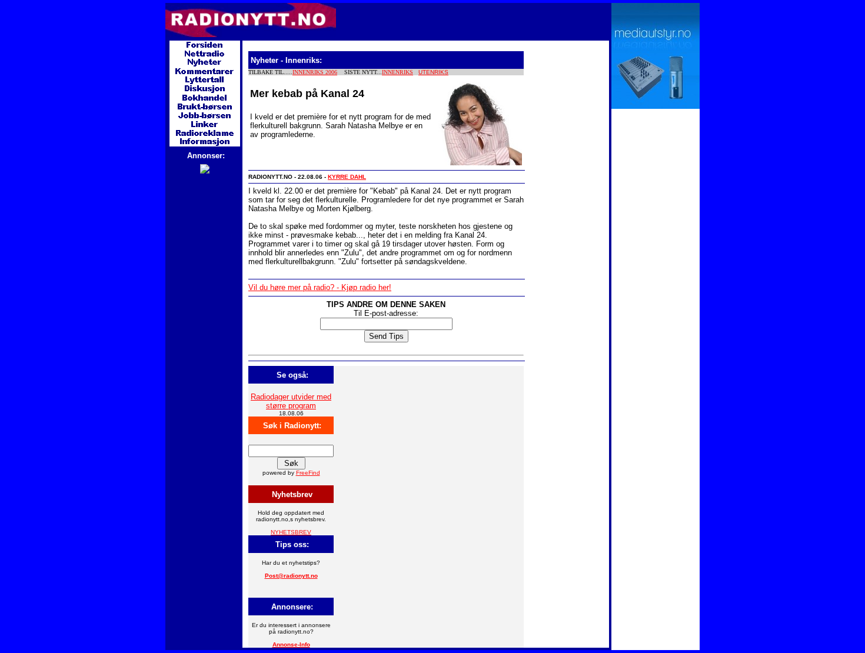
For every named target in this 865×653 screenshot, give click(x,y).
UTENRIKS (433, 72)
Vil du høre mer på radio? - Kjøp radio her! (319, 287)
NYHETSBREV (291, 532)
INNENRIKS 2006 (314, 72)
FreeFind (308, 472)
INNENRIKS (397, 72)
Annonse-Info (291, 644)
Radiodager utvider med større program (291, 401)
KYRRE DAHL (347, 177)
